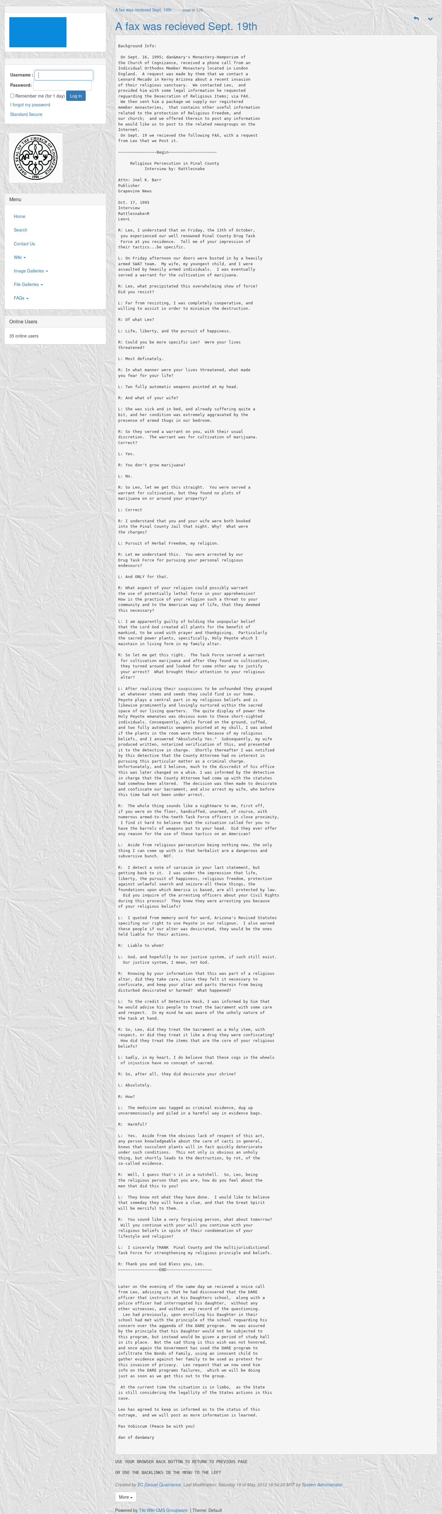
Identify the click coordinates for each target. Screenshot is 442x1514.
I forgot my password (30, 104)
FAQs (20, 298)
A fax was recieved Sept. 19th (143, 10)
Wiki (18, 257)
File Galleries (27, 284)
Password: (21, 85)
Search (20, 230)
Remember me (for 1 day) (39, 96)
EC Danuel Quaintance (159, 1484)
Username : (21, 75)
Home (19, 216)
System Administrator (322, 1484)
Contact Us (24, 244)
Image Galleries (29, 271)
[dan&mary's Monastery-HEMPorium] (34, 158)
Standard (19, 114)
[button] (416, 19)
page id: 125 (193, 9)
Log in (76, 96)
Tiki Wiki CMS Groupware (164, 1510)
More (124, 1497)
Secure (35, 114)
